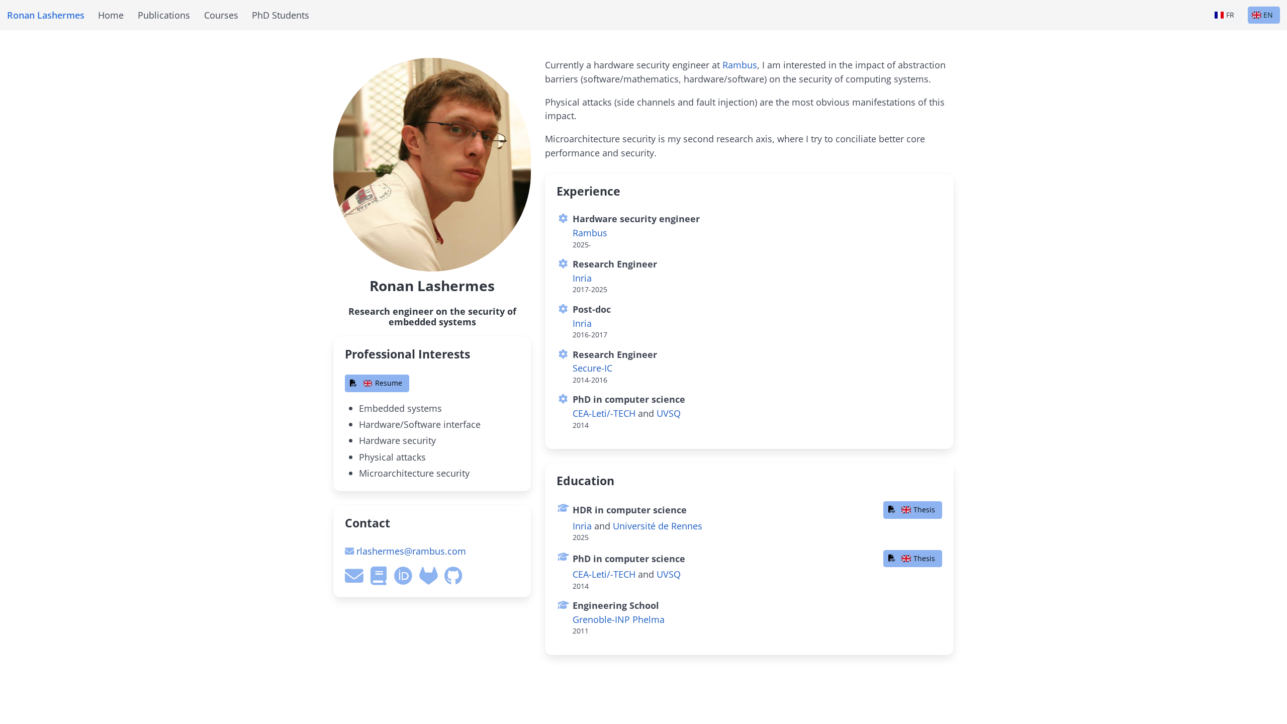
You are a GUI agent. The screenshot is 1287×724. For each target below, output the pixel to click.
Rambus (739, 64)
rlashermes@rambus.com (411, 551)
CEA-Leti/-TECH (604, 413)
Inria (582, 278)
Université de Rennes (657, 525)
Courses (221, 15)
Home (111, 15)
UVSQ (669, 413)
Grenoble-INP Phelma (619, 619)
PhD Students (280, 15)
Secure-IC (592, 367)
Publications (164, 15)
